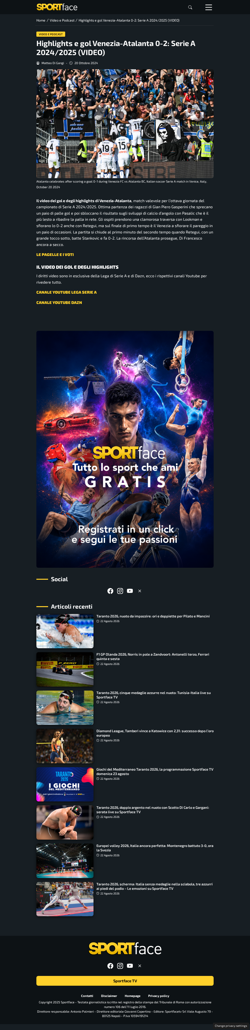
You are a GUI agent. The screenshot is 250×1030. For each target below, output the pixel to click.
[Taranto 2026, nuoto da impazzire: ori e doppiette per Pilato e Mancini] (65, 631)
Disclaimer (109, 996)
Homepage (132, 996)
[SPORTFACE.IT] (56, 6)
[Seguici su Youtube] (130, 591)
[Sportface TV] (125, 449)
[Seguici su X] (140, 591)
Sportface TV (125, 980)
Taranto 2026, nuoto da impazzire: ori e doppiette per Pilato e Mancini (153, 616)
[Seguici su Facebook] (110, 591)
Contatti (87, 996)
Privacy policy (158, 996)
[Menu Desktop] (209, 7)
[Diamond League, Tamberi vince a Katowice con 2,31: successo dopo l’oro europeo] (65, 746)
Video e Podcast (51, 34)
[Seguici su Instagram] (120, 591)
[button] (190, 7)
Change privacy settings (231, 1025)
